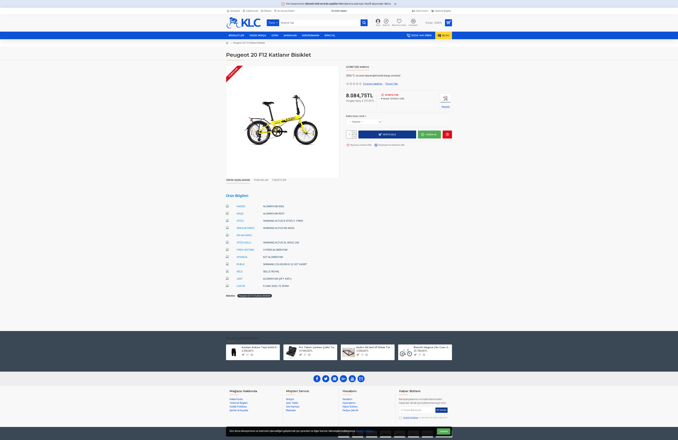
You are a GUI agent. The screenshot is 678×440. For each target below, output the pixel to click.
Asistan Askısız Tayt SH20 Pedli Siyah (260, 347)
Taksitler (279, 180)
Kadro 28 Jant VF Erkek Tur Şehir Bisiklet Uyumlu (374, 347)
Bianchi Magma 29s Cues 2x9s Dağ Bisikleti (432, 347)
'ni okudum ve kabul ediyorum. (425, 418)
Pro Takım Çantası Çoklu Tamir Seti (317, 347)
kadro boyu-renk (355, 116)
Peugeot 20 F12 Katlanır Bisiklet (254, 295)
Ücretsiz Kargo (357, 67)
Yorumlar (261, 180)
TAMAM (444, 431)
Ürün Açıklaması (238, 180)
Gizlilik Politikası (364, 431)
